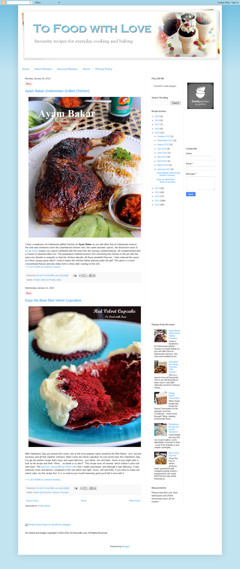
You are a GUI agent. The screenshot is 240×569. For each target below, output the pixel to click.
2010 (157, 204)
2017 (157, 124)
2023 (157, 116)
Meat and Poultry (48, 280)
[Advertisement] (166, 264)
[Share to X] (87, 275)
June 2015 (162, 153)
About (86, 69)
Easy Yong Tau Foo (174, 454)
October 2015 (164, 136)
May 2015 (162, 157)
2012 (157, 196)
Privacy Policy (103, 69)
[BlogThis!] (84, 275)
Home (25, 69)
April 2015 (162, 161)
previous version (49, 466)
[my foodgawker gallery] (200, 108)
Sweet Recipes (43, 69)
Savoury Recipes (67, 69)
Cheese (55, 492)
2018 (157, 120)
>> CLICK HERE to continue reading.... (43, 267)
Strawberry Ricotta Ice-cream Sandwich (174, 428)
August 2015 (163, 144)
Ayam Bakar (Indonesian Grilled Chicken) (57, 91)
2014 (157, 188)
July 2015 (162, 149)
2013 (157, 192)
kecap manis (31, 251)
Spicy (59, 280)
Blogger (125, 546)
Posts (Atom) (44, 506)
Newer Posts (32, 501)
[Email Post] (75, 275)
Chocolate (64, 492)
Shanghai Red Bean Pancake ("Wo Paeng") (173, 367)
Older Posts (134, 501)
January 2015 (164, 169)
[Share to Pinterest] (94, 275)
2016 (157, 128)
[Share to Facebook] (90, 275)
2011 (157, 200)
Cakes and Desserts (42, 492)
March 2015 (163, 165)
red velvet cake (69, 466)
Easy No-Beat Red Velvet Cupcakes (53, 300)
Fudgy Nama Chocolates (174, 395)
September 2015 (165, 140)
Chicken (36, 280)
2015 (157, 133)
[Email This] (80, 275)
